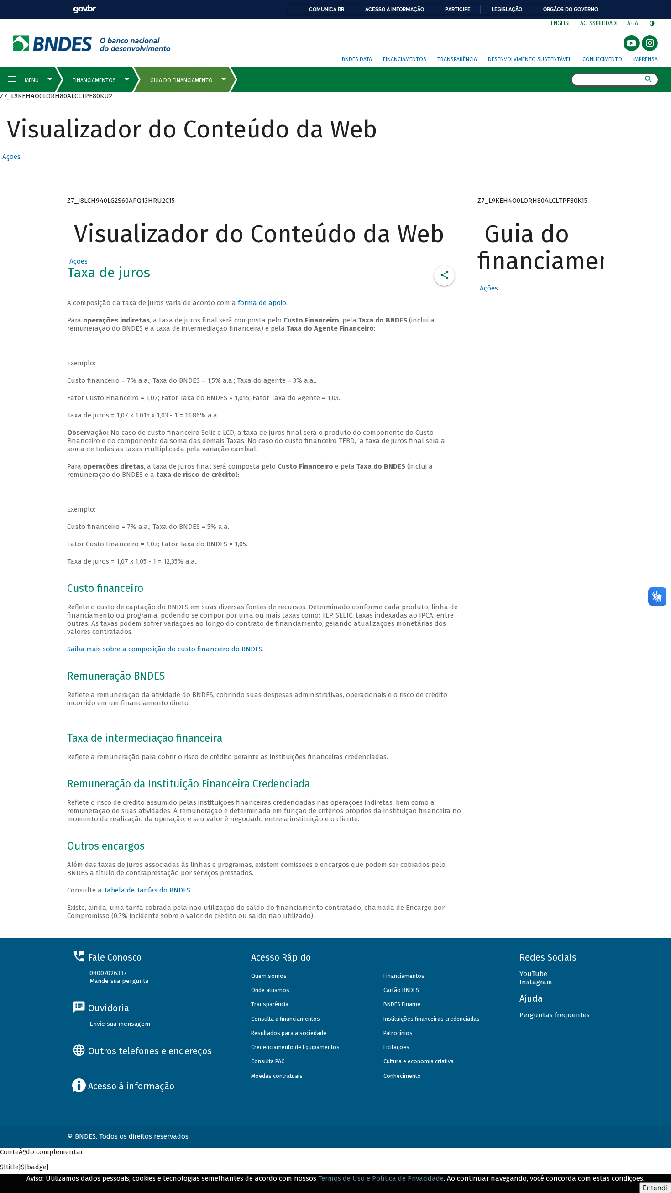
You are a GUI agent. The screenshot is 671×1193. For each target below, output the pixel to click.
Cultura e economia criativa (418, 1061)
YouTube (533, 974)
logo (92, 43)
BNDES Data (357, 59)
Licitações (396, 1047)
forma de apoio (262, 303)
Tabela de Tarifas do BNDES (147, 890)
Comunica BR (326, 9)
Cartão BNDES (401, 990)
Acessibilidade (599, 23)
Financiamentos (404, 59)
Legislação (507, 9)
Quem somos (269, 975)
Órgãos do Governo (570, 9)
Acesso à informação (394, 9)
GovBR (84, 9)
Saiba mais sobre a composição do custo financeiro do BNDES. (165, 649)
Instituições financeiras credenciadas (431, 1018)
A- (638, 23)
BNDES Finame (401, 1004)
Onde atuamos (270, 990)
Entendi (655, 1187)
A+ (631, 23)
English (561, 23)
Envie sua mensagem (119, 1024)
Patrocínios (398, 1032)
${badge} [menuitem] (24, 1167)
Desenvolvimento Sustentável (529, 59)
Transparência (457, 59)
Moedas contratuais (277, 1075)
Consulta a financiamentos (285, 1018)
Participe (458, 9)
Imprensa (645, 59)
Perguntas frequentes (554, 1015)
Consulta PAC (267, 1061)
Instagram (535, 982)
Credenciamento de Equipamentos (295, 1047)
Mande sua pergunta (118, 981)
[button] (10, 157)
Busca (562, 80)
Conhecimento (602, 59)
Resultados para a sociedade (288, 1032)
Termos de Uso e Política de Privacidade (381, 1178)
